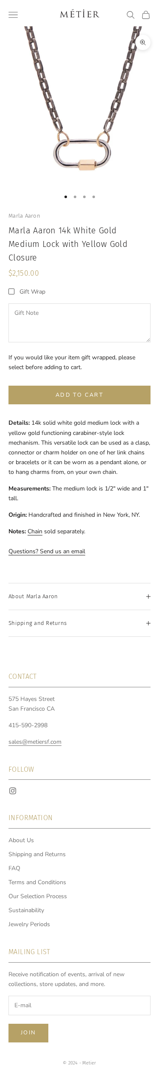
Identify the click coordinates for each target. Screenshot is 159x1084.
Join (28, 1032)
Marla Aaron (24, 216)
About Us (21, 840)
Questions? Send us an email (46, 551)
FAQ (14, 868)
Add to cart (79, 395)
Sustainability (26, 910)
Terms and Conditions (37, 882)
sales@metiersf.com (34, 742)
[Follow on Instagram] (12, 791)
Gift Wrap (32, 292)
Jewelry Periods (29, 924)
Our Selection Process (37, 896)
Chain (35, 531)
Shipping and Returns (37, 854)
